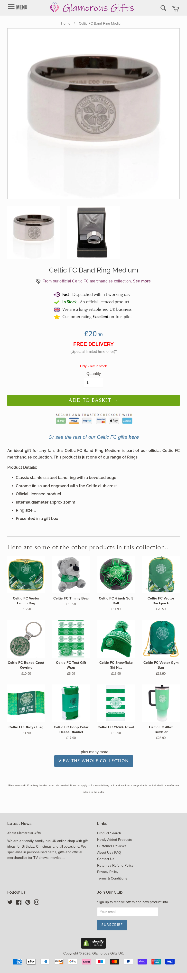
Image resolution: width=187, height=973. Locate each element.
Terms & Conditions (112, 878)
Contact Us (105, 859)
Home (65, 23)
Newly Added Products (114, 840)
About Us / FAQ (109, 852)
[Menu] (21, 2)
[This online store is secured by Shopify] (93, 947)
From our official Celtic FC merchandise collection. (96, 281)
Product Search (109, 833)
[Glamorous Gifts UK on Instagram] (36, 903)
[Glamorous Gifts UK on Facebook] (19, 903)
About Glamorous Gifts (24, 833)
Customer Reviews (111, 846)
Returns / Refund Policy (115, 865)
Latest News (19, 823)
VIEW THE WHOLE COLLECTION (93, 761)
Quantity (93, 374)
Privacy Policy (107, 872)
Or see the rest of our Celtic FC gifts (93, 437)
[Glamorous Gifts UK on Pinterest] (27, 903)
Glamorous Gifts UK (107, 953)
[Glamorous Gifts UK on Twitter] (10, 903)
